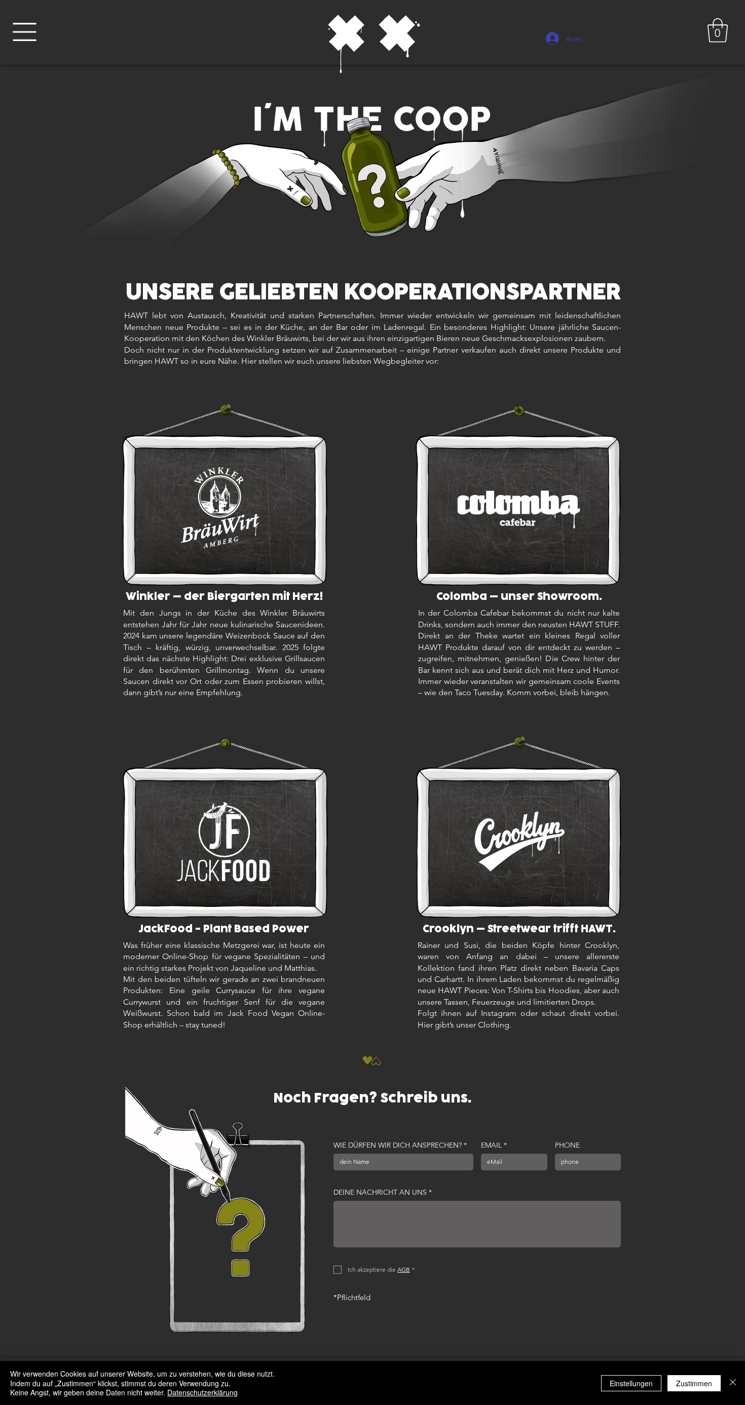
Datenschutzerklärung (202, 1392)
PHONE (567, 1145)
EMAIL (494, 1145)
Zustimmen (694, 1383)
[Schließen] (733, 1383)
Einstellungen (631, 1383)
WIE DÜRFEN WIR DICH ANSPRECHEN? (400, 1145)
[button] (24, 32)
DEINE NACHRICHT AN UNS (382, 1192)
